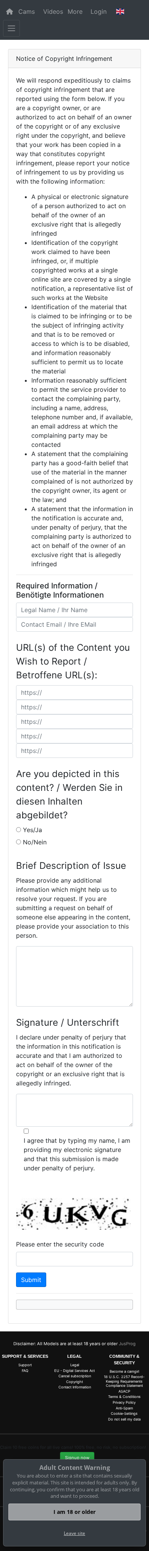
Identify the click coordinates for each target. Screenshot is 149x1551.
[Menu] (11, 28)
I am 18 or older (74, 1511)
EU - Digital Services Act (74, 1371)
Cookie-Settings (124, 1413)
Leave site (74, 1533)
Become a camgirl (124, 1371)
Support (25, 1365)
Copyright (74, 1382)
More (75, 11)
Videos (53, 11)
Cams (26, 11)
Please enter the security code (60, 1244)
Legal (74, 1365)
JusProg (127, 1343)
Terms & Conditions (124, 1397)
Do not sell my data (124, 1419)
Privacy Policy (124, 1402)
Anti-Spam (124, 1408)
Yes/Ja (32, 830)
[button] (120, 11)
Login (99, 11)
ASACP (124, 1391)
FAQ (25, 1371)
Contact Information (74, 1387)
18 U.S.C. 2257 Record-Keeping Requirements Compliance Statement (124, 1381)
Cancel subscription (74, 1376)
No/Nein (35, 842)
